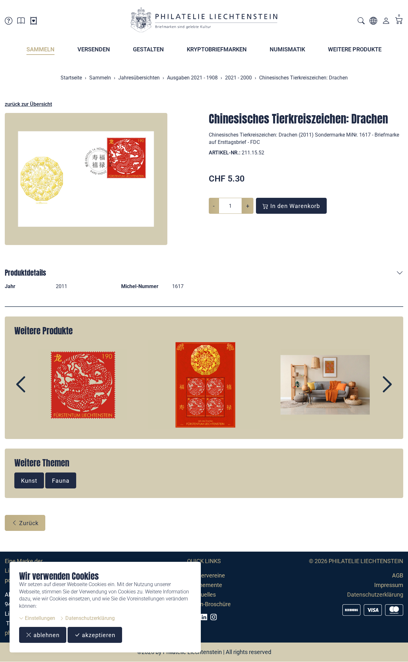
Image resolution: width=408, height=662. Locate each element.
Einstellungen (39, 618)
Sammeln (40, 49)
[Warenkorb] (399, 21)
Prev (35, 390)
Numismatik (287, 49)
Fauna (60, 480)
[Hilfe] (8, 22)
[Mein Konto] (386, 22)
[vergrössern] (86, 179)
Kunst (29, 480)
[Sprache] (373, 22)
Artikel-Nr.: (224, 153)
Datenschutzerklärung (89, 618)
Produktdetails (25, 272)
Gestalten (148, 49)
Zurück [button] (28, 523)
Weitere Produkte (355, 49)
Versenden (93, 49)
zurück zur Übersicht (28, 104)
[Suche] (361, 22)
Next (373, 390)
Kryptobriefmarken (217, 49)
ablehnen (46, 635)
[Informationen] (21, 22)
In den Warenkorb (294, 206)
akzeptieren (97, 635)
